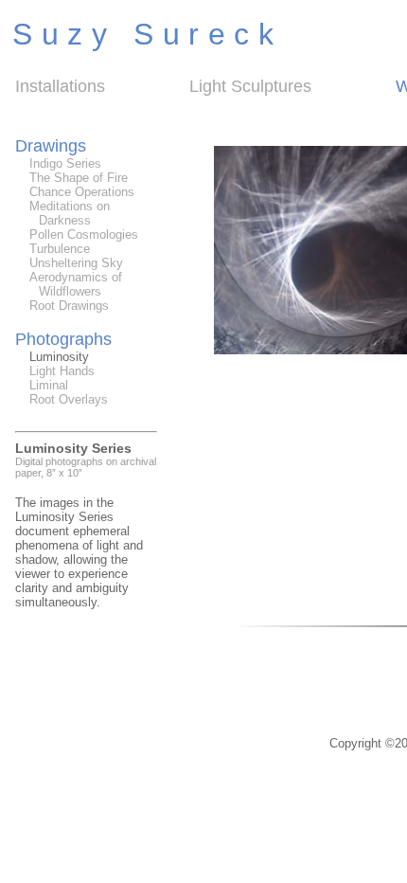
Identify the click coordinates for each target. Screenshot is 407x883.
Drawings (50, 145)
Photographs (63, 339)
